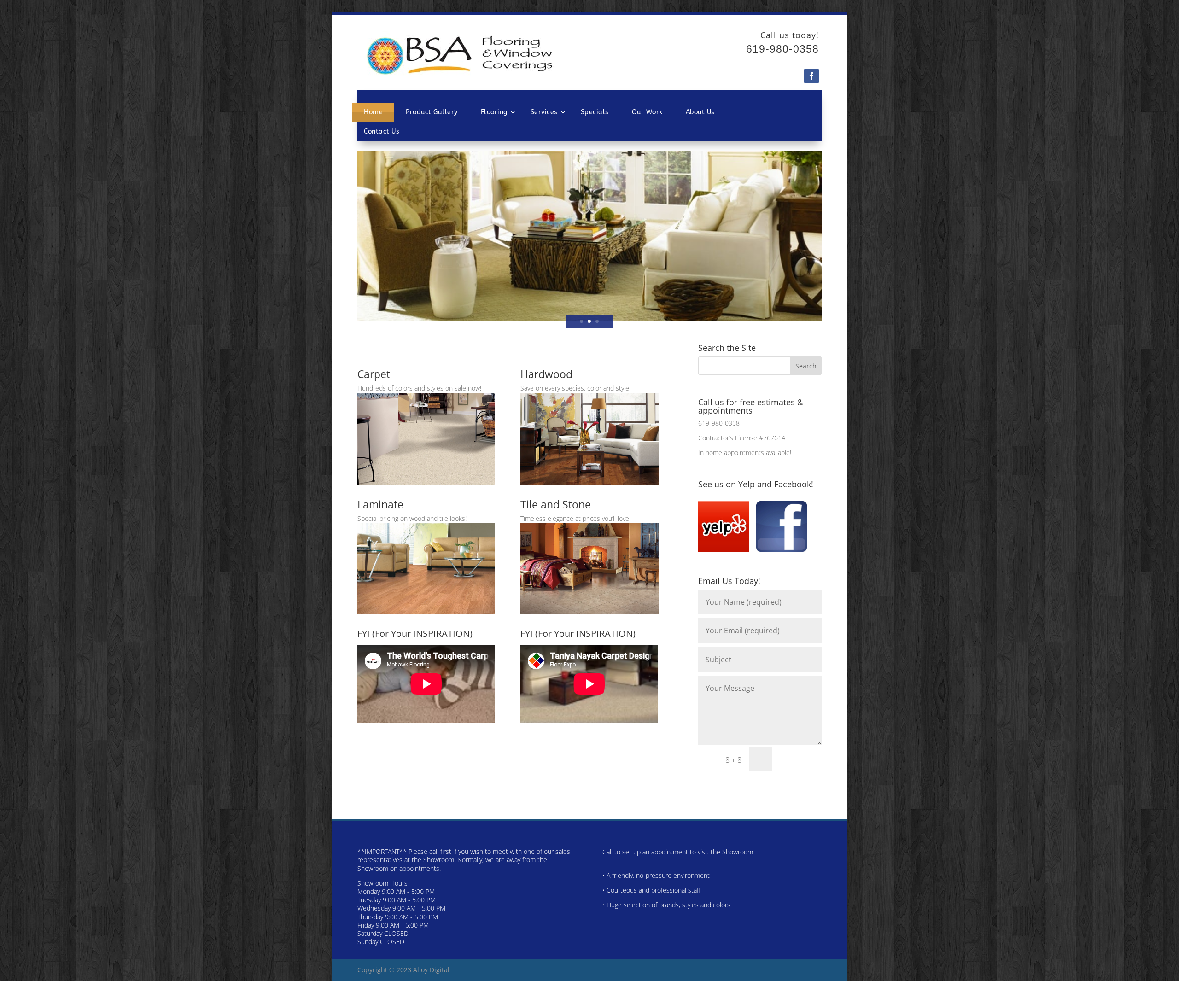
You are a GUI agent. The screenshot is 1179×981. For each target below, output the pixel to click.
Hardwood (546, 374)
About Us (700, 112)
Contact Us (381, 131)
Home (373, 112)
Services (544, 112)
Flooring (494, 112)
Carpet (373, 374)
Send (800, 758)
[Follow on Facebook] (811, 76)
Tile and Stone (555, 504)
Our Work (647, 112)
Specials (595, 112)
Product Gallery (432, 112)
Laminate (380, 504)
